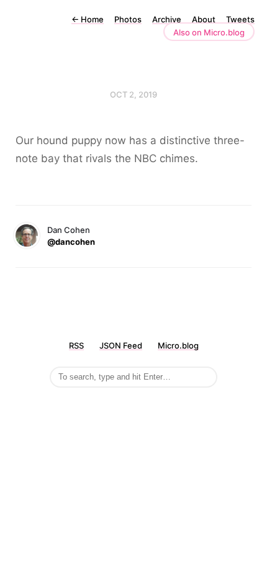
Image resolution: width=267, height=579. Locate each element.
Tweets (240, 19)
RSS (76, 345)
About (203, 19)
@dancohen (71, 242)
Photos (128, 19)
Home (87, 19)
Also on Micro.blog (209, 32)
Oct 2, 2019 (133, 94)
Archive (166, 19)
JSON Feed (120, 345)
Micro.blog (178, 345)
